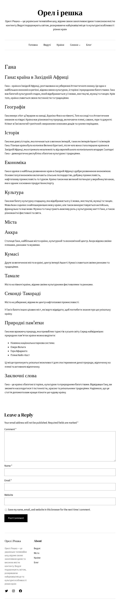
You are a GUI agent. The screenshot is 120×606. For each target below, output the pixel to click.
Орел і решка (60, 12)
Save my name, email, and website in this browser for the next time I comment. (49, 509)
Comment (10, 429)
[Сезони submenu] (79, 45)
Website (8, 495)
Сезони (74, 44)
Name (8, 465)
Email (8, 480)
